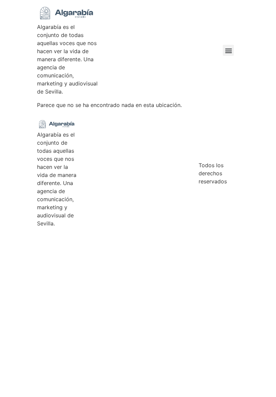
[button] (228, 50)
